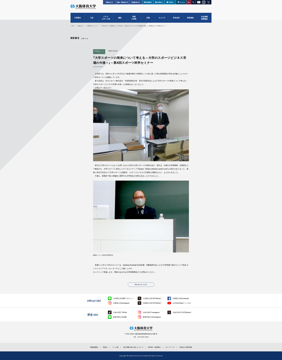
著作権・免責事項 (154, 347)
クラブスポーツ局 (106, 17)
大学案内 (77, 17)
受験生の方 (109, 2)
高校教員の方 (136, 2)
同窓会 (105, 347)
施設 (120, 17)
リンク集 (115, 347)
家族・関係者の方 (122, 2)
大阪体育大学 (83, 6)
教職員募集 (94, 347)
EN (189, 2)
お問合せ (160, 2)
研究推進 (190, 17)
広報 (148, 17)
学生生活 (176, 17)
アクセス (182, 2)
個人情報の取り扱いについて (133, 347)
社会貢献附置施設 (204, 17)
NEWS (171, 2)
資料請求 (149, 2)
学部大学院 (133, 17)
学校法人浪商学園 (185, 347)
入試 (91, 17)
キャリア (162, 17)
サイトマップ (170, 347)
